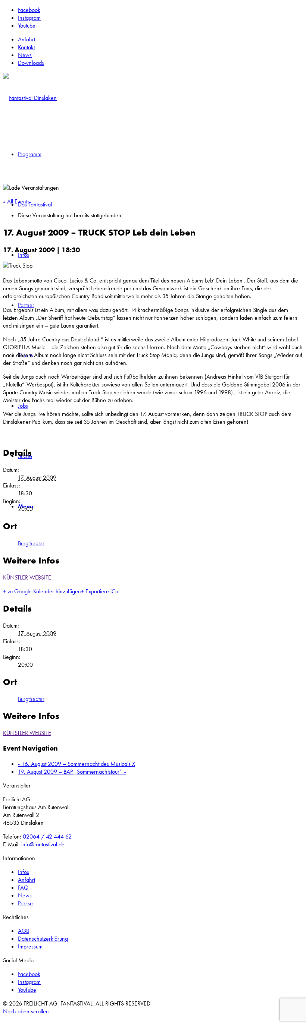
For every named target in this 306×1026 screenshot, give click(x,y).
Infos (23, 872)
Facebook (29, 974)
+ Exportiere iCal (100, 591)
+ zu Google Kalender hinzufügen (42, 591)
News (25, 55)
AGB (23, 931)
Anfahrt (26, 39)
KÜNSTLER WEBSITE (27, 577)
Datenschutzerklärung (43, 939)
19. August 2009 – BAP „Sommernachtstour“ (72, 772)
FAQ (23, 887)
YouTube (27, 990)
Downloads (31, 63)
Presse (25, 903)
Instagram (29, 982)
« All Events (16, 201)
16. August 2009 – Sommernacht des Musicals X (76, 764)
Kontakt (26, 47)
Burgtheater (31, 543)
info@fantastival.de (43, 844)
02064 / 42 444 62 (47, 836)
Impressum (30, 946)
